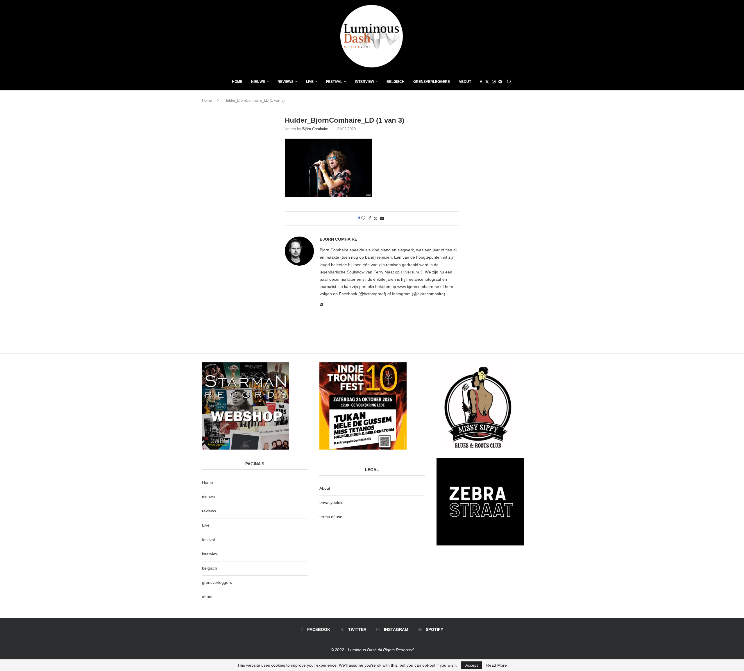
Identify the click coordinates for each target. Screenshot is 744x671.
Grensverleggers (431, 82)
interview (210, 554)
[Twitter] (487, 81)
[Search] (509, 81)
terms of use (330, 516)
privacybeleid (331, 502)
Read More (496, 665)
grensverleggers (217, 582)
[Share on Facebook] (370, 218)
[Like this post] (363, 218)
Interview (364, 82)
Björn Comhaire (315, 129)
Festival (334, 82)
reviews (209, 511)
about (207, 596)
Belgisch (396, 82)
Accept (471, 665)
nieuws (258, 82)
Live (310, 82)
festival (208, 539)
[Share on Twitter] (375, 218)
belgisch (209, 568)
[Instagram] (494, 81)
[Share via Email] (382, 218)
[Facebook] (481, 81)
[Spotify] (500, 81)
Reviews (286, 82)
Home (237, 82)
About (465, 82)
